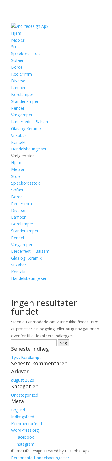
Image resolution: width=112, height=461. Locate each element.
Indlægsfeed (22, 416)
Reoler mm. (22, 74)
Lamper (18, 87)
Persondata (22, 457)
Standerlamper (24, 101)
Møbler (17, 40)
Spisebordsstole (26, 53)
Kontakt (18, 142)
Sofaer (17, 60)
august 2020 (22, 380)
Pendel (17, 108)
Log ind (18, 410)
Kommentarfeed (26, 423)
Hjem (16, 33)
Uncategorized (24, 395)
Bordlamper (22, 94)
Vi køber (18, 135)
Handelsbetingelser (29, 149)
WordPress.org (25, 430)
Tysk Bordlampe (26, 357)
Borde (17, 67)
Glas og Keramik (26, 128)
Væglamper (21, 114)
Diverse (18, 80)
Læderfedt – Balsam (30, 121)
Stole (16, 46)
